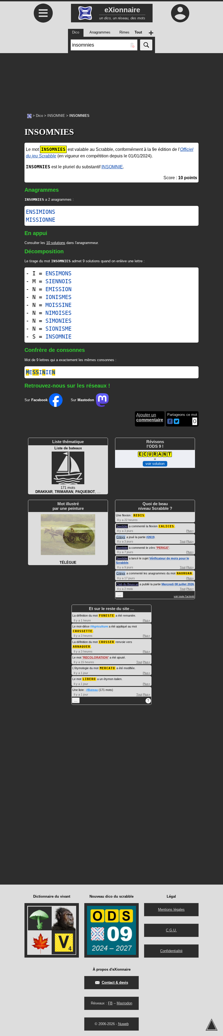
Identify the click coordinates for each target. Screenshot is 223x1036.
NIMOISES (58, 313)
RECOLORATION (95, 657)
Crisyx (120, 537)
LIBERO (89, 679)
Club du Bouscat (127, 584)
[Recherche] (146, 44)
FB (110, 1003)
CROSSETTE (82, 631)
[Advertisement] (111, 80)
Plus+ (190, 530)
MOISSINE (58, 305)
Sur (36, 400)
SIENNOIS (58, 281)
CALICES (166, 526)
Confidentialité (171, 951)
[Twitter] (176, 423)
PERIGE (162, 547)
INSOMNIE (56, 116)
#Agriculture (99, 626)
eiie (40, 372)
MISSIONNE (40, 220)
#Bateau (92, 689)
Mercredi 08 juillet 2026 (178, 584)
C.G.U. (171, 930)
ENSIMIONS (40, 212)
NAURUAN (184, 573)
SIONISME (58, 328)
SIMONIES (58, 321)
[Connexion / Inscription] (180, 13)
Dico (39, 116)
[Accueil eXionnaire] (29, 115)
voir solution (155, 464)
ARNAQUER (81, 646)
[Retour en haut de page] (212, 1025)
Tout (182, 541)
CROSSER (106, 642)
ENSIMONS (58, 273)
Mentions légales (171, 909)
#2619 (150, 537)
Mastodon (124, 1003)
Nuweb (123, 1024)
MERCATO (107, 668)
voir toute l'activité (184, 596)
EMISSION (58, 289)
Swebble (122, 526)
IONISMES (58, 297)
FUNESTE (106, 615)
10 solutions (55, 243)
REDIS (139, 515)
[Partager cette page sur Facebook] (170, 422)
